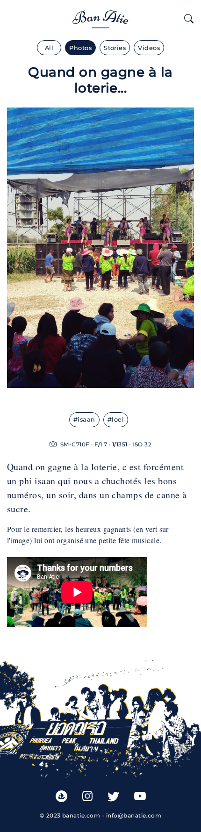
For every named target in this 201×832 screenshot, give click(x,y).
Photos (80, 47)
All (49, 47)
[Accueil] (100, 17)
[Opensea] (61, 795)
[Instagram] (87, 796)
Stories (115, 47)
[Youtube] (140, 796)
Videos (149, 47)
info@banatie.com (134, 815)
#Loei (116, 419)
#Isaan (84, 419)
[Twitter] (113, 796)
